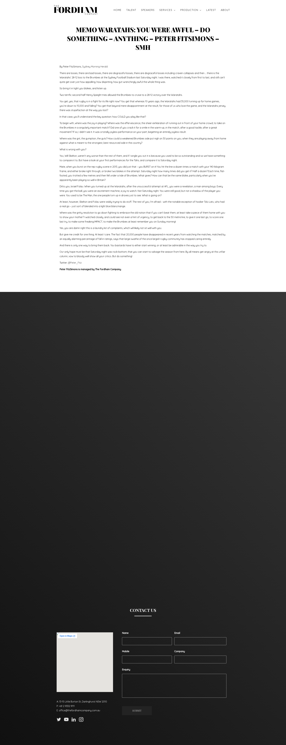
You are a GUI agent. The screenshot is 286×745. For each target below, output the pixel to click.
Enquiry (126, 669)
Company (179, 651)
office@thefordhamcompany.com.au (79, 710)
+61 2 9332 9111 (67, 706)
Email (177, 632)
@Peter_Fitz (75, 262)
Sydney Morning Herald (95, 66)
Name (125, 632)
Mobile (125, 651)
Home (118, 10)
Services (165, 10)
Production (189, 10)
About (225, 10)
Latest (211, 10)
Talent (131, 10)
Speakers (148, 10)
